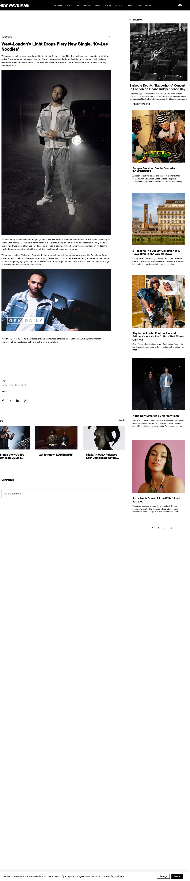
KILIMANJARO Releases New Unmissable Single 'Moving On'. (101, 456)
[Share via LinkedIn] (17, 400)
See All (121, 420)
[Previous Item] (135, 52)
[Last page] (183, 528)
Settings (163, 876)
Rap (12, 385)
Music (4, 391)
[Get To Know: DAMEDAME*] (56, 437)
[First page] (133, 528)
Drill (17, 385)
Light (23, 385)
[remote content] (56, 361)
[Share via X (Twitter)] (10, 400)
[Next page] (177, 528)
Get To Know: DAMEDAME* (56, 454)
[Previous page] (139, 528)
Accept (177, 876)
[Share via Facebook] (2, 400)
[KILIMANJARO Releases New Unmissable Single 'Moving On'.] (104, 438)
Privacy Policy (117, 876)
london (4, 385)
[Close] (186, 876)
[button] (121, 12)
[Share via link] (24, 400)
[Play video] (56, 300)
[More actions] (109, 37)
